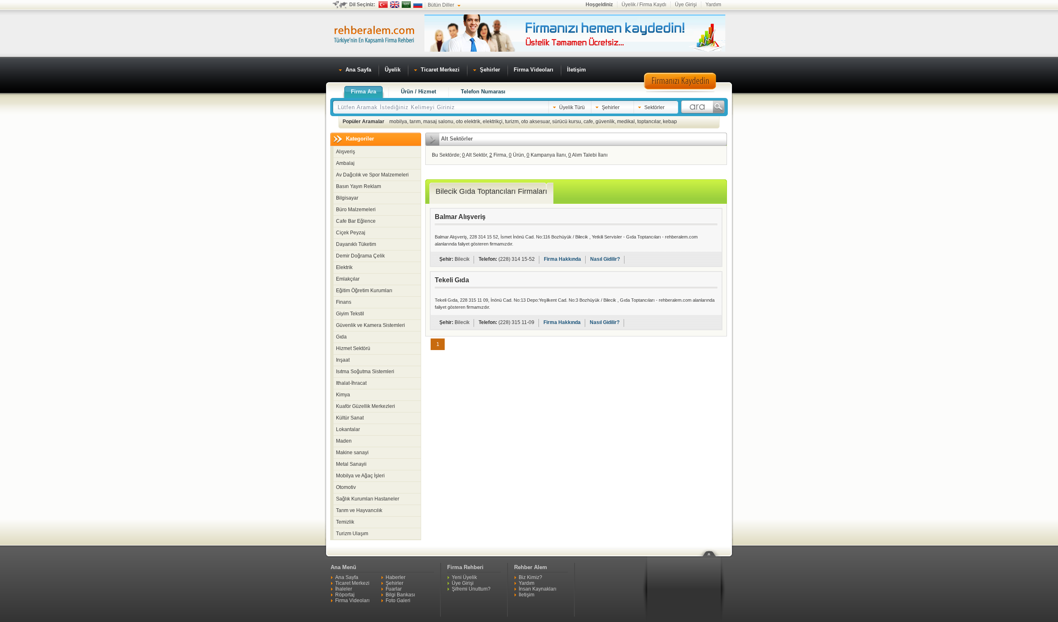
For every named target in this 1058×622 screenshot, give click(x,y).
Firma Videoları (352, 600)
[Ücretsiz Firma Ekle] (574, 50)
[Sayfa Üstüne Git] (712, 548)
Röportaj (345, 595)
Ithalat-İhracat (351, 383)
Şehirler (394, 583)
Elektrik (344, 267)
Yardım (713, 4)
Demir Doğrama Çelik (360, 256)
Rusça (417, 4)
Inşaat (343, 360)
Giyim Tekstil (350, 314)
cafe (588, 121)
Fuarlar (394, 589)
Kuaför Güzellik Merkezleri (365, 406)
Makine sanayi (352, 452)
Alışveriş (345, 152)
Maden (344, 441)
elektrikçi (493, 121)
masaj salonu (438, 121)
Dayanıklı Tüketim (356, 244)
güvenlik (605, 121)
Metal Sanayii (351, 464)
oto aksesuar (535, 121)
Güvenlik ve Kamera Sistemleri (370, 325)
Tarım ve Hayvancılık (359, 510)
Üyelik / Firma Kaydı (644, 4)
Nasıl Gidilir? (605, 259)
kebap (670, 121)
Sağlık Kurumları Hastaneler (367, 499)
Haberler (395, 577)
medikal (626, 121)
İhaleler (343, 589)
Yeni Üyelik (464, 577)
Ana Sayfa (346, 577)
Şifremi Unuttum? (471, 589)
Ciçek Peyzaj (350, 233)
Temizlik (345, 522)
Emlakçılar (348, 279)
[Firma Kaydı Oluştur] (680, 91)
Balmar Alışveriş (460, 216)
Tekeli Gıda (452, 280)
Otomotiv (346, 487)
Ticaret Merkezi (352, 583)
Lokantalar (348, 429)
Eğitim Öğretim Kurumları (364, 290)
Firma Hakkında (562, 259)
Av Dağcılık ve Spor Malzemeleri (372, 175)
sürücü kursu (566, 121)
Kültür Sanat (350, 418)
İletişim (526, 595)
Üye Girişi (686, 4)
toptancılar (648, 121)
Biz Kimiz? (530, 577)
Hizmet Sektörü (353, 348)
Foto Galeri (398, 600)
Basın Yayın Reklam (358, 186)
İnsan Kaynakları (537, 589)
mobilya (398, 121)
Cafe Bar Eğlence (356, 221)
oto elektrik (468, 121)
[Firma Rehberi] (374, 33)
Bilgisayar (347, 198)
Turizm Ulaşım (352, 533)
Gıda (341, 337)
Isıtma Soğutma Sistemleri (365, 371)
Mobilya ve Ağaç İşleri (360, 476)
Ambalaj (345, 163)
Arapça (406, 4)
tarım (415, 121)
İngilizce (394, 4)
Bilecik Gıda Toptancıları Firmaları (491, 191)
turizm (512, 121)
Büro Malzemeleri (356, 209)
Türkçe (383, 4)
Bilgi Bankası (400, 595)
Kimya (343, 395)
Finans (343, 302)
